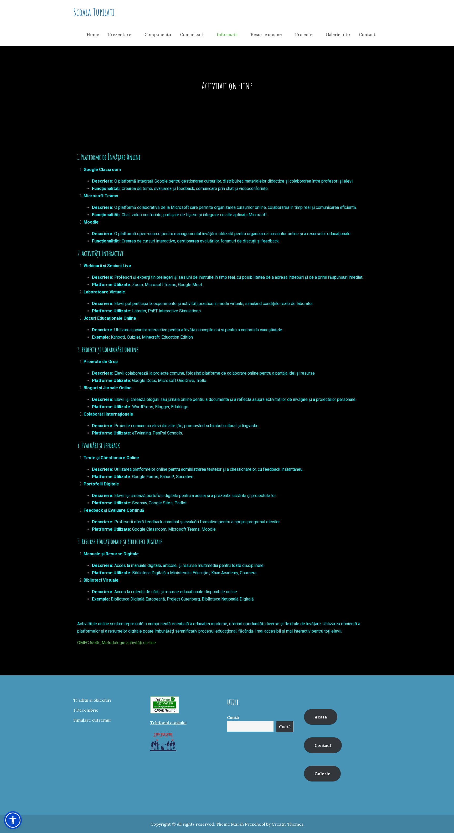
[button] (12, 820)
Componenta (158, 34)
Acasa (320, 717)
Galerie (322, 773)
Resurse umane (266, 34)
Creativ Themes (287, 824)
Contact (367, 34)
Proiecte (303, 34)
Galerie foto (338, 34)
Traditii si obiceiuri (92, 700)
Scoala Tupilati (93, 12)
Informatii (227, 34)
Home (93, 34)
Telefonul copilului (168, 722)
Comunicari (191, 34)
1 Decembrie (85, 710)
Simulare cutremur (92, 720)
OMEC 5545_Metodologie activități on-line (116, 642)
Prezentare (119, 34)
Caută (233, 717)
